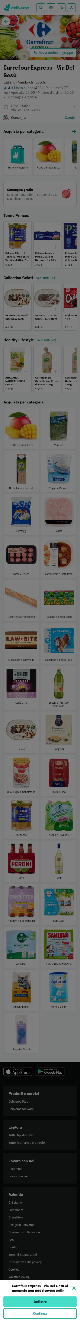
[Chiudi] (74, 1288)
